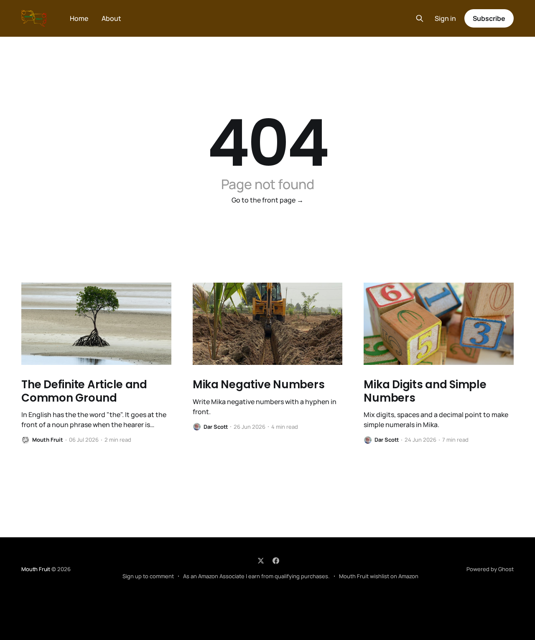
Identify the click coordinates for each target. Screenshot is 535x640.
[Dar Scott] (197, 426)
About (111, 18)
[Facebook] (276, 560)
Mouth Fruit (35, 569)
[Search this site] (419, 18)
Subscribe (489, 18)
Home (79, 18)
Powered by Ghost (490, 569)
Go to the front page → (267, 200)
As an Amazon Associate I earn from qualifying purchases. (256, 576)
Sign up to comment (148, 576)
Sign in (445, 18)
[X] (260, 560)
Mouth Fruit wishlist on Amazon (378, 576)
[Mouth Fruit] (25, 440)
